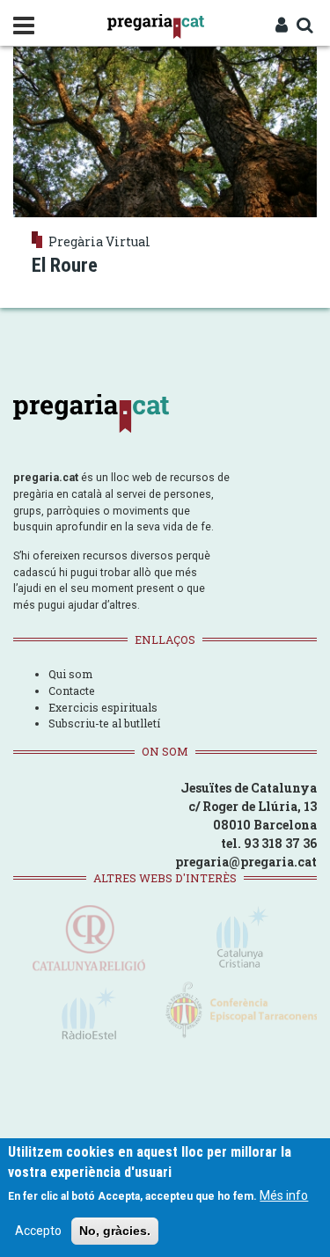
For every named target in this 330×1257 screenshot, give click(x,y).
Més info (284, 1195)
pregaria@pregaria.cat (246, 861)
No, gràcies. (114, 1231)
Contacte (71, 690)
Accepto (38, 1231)
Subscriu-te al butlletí (104, 723)
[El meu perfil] (281, 26)
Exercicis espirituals (103, 707)
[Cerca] (304, 26)
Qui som (70, 674)
